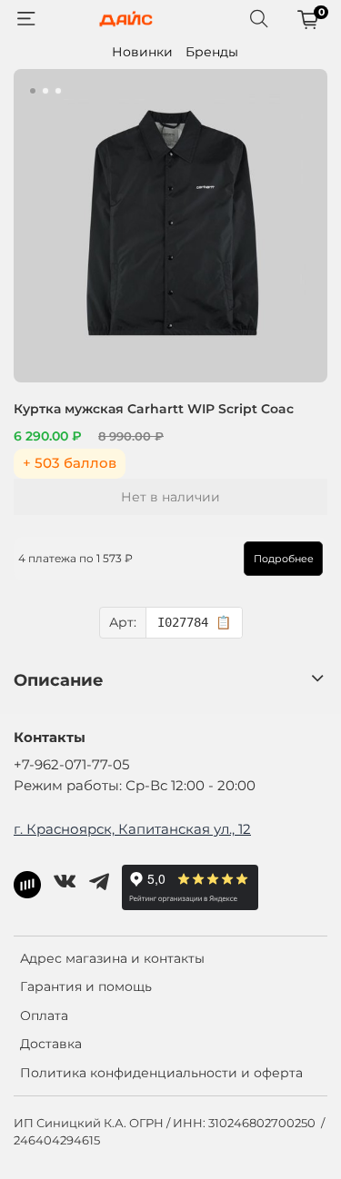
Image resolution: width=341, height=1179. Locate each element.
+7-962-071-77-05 (71, 764)
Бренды (212, 52)
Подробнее (284, 558)
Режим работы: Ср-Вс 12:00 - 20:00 (135, 785)
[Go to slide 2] (45, 91)
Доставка (51, 1043)
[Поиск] (259, 19)
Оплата (44, 1015)
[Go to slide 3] (58, 91)
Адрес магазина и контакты (112, 958)
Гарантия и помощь (86, 986)
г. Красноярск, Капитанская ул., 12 (132, 828)
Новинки (142, 52)
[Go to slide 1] (32, 91)
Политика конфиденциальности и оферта (161, 1073)
